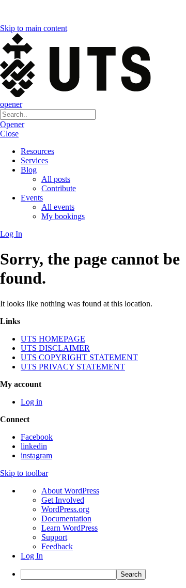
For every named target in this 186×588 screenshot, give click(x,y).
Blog (29, 169)
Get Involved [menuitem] (62, 500)
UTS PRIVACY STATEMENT (73, 366)
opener (11, 104)
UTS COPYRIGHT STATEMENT (79, 357)
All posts (55, 179)
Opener (12, 124)
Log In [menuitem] (32, 555)
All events (57, 207)
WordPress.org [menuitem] (65, 509)
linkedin (34, 446)
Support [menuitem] (54, 537)
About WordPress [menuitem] (70, 490)
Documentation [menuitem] (66, 518)
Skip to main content (33, 28)
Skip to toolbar (24, 473)
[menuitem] (103, 574)
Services (34, 160)
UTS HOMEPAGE (53, 338)
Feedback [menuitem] (57, 546)
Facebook (37, 436)
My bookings (63, 216)
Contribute (58, 188)
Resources (37, 151)
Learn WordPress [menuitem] (69, 527)
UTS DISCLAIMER (55, 348)
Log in (31, 401)
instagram (36, 455)
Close (9, 133)
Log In (11, 233)
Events (32, 197)
